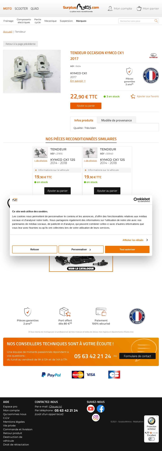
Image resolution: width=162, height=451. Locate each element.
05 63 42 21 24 (92, 356)
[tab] (83, 120)
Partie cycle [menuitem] (37, 21)
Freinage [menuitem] (8, 20)
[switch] (151, 439)
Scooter (21, 8)
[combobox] (138, 20)
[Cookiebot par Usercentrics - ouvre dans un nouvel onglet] (136, 199)
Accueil (7, 31)
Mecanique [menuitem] (50, 20)
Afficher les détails (133, 240)
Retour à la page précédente (20, 44)
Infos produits (83, 120)
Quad (35, 8)
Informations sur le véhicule (53, 170)
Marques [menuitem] (81, 20)
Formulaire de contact (137, 356)
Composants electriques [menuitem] (24, 21)
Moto (7, 8)
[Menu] (157, 417)
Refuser (34, 249)
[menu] (59, 21)
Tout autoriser (127, 249)
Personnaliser (79, 249)
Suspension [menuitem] (66, 20)
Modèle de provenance (116, 120)
